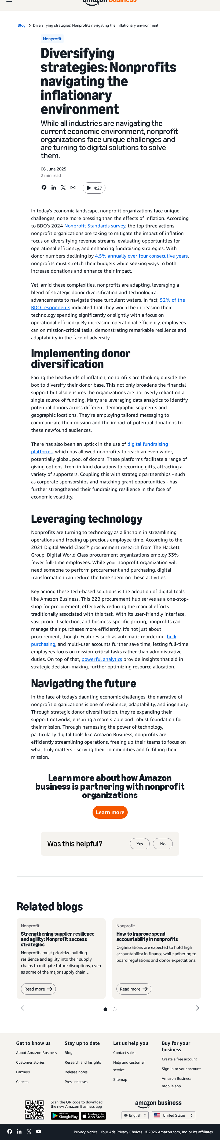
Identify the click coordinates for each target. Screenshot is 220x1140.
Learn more (110, 812)
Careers (22, 1081)
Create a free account (179, 1059)
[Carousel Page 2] (114, 1009)
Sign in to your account (181, 1068)
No (163, 843)
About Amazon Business (36, 1052)
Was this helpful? (74, 844)
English (135, 1115)
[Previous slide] (22, 1008)
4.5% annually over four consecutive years (141, 256)
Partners (23, 1072)
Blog (68, 1052)
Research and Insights (83, 1062)
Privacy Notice (85, 1132)
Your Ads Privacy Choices (121, 1132)
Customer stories (30, 1062)
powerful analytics (102, 659)
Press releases (76, 1081)
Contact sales (124, 1052)
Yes (140, 843)
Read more (34, 989)
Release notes (76, 1072)
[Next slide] (197, 1008)
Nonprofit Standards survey (94, 226)
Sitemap (120, 1079)
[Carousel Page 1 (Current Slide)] (105, 1009)
